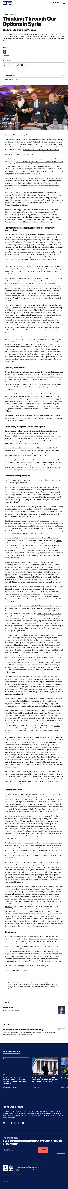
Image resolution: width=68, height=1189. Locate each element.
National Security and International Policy (23, 1029)
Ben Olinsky (13, 1087)
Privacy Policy (6, 1180)
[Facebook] (7, 1123)
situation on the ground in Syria (19, 139)
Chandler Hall (35, 1087)
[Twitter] (4, 1123)
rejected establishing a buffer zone (29, 330)
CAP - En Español (7, 1182)
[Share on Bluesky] (17, 65)
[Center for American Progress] (5, 3)
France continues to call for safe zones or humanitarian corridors (39, 161)
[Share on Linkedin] (13, 65)
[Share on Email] (22, 65)
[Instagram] (15, 1123)
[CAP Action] (8, 1168)
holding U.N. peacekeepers (47, 401)
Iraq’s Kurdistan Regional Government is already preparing (31, 716)
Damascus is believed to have (15, 436)
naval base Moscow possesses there (24, 359)
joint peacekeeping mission (38, 159)
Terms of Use (6, 1178)
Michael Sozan (6, 1087)
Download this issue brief (14, 135)
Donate (56, 3)
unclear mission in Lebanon (36, 403)
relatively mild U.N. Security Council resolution (39, 526)
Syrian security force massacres (42, 293)
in (54, 757)
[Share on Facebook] (9, 65)
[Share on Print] (26, 65)
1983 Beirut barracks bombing (18, 408)
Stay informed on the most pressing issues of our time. (32, 1140)
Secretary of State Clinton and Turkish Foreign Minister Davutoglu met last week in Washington (33, 868)
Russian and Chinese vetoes (18, 142)
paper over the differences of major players (42, 877)
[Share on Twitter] (4, 65)
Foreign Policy (7, 60)
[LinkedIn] (19, 1123)
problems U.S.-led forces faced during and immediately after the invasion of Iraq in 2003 (32, 468)
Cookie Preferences (8, 1186)
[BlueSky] (22, 1123)
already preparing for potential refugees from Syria (31, 702)
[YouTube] (11, 1123)
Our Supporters (6, 1184)
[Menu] (64, 2)
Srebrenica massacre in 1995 (49, 399)
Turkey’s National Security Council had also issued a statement (33, 912)
